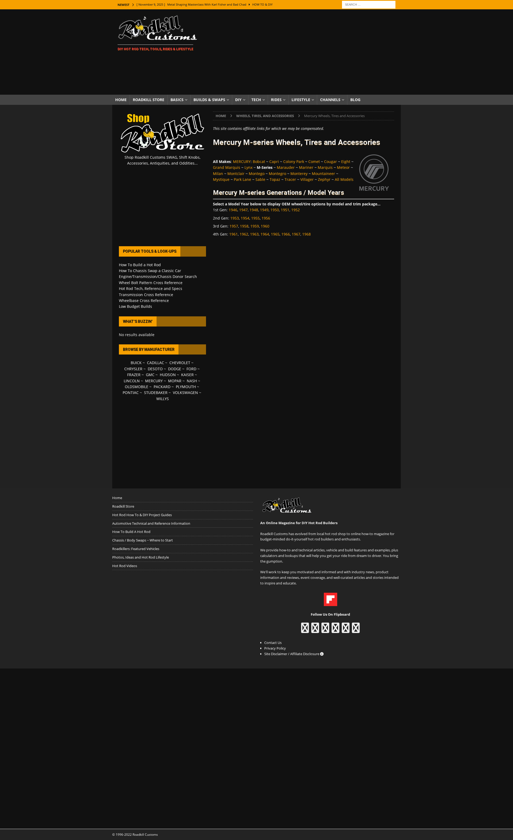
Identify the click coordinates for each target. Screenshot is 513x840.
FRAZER (134, 374)
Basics (177, 99)
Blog (355, 99)
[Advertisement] (303, 52)
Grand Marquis (226, 167)
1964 (265, 234)
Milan (218, 173)
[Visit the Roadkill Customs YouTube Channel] (356, 630)
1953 (234, 218)
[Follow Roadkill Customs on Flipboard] (330, 603)
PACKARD (162, 386)
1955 (255, 218)
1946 (233, 209)
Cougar (330, 161)
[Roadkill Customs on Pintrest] (325, 630)
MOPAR (174, 380)
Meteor (343, 167)
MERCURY (242, 161)
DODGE (174, 368)
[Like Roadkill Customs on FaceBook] (305, 630)
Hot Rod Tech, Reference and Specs (150, 288)
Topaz (275, 179)
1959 (254, 226)
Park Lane (242, 179)
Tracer (290, 179)
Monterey (299, 173)
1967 (296, 234)
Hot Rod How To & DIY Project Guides (142, 514)
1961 (233, 234)
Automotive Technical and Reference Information (151, 523)
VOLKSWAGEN (185, 392)
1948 (254, 209)
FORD (191, 368)
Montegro (277, 173)
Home (121, 99)
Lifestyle (301, 99)
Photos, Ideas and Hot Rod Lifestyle (140, 557)
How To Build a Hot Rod (140, 264)
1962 (244, 234)
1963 (254, 234)
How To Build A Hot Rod (131, 531)
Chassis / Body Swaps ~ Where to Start (142, 540)
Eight (345, 161)
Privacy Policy (275, 648)
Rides (276, 99)
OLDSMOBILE (136, 386)
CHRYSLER (133, 368)
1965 (275, 234)
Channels (330, 99)
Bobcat (259, 161)
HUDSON (168, 374)
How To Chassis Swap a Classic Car (150, 270)
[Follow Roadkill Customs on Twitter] (345, 630)
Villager (307, 179)
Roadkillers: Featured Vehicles (135, 548)
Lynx (248, 167)
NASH (192, 380)
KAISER (187, 374)
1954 (245, 218)
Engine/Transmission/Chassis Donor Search (158, 276)
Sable (260, 179)
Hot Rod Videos (124, 565)
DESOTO (155, 368)
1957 (234, 226)
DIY (238, 99)
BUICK (136, 362)
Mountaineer (323, 173)
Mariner (306, 167)
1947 (243, 209)
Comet (314, 161)
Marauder (286, 167)
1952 (295, 209)
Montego (257, 173)
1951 (285, 209)
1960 (265, 226)
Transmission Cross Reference (146, 294)
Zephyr (324, 179)
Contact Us (273, 642)
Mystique (221, 179)
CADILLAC (155, 362)
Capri (274, 161)
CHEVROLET (179, 362)
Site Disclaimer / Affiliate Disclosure (292, 653)
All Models (344, 179)
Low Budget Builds (135, 306)
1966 (285, 234)
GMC (150, 374)
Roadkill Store (148, 99)
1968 (306, 234)
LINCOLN (132, 380)
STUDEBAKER (156, 392)
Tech (256, 99)
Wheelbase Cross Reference (144, 300)
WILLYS (162, 398)
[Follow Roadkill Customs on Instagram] (315, 630)
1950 (274, 209)
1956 (266, 218)
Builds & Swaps (209, 99)
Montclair (235, 173)
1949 (264, 209)
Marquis (325, 167)
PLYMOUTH (186, 386)
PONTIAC (131, 392)
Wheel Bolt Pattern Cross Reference (150, 282)
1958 (244, 226)
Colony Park (293, 161)
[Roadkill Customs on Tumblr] (335, 630)
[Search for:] (368, 4)
